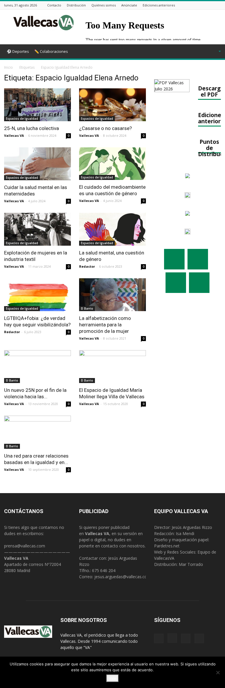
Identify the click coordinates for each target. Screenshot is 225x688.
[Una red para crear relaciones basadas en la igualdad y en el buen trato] (37, 432)
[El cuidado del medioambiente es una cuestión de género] (112, 163)
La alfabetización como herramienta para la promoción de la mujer (105, 324)
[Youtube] (217, 5)
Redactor (87, 266)
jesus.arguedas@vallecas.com (122, 576)
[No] (218, 672)
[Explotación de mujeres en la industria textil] (37, 229)
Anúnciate (129, 5)
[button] (212, 51)
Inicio (8, 67)
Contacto (54, 5)
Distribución (76, 5)
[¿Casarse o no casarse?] (112, 104)
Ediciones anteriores (159, 5)
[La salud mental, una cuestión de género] (112, 229)
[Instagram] (203, 5)
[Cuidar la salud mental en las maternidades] (37, 164)
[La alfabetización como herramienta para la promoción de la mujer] (112, 294)
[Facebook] (195, 5)
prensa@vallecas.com (24, 546)
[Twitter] (210, 5)
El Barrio (87, 308)
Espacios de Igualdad (22, 119)
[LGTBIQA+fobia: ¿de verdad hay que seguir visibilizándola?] (37, 294)
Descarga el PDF (211, 91)
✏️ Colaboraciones (51, 51)
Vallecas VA (14, 135)
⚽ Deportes (18, 51)
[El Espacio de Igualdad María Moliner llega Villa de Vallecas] (112, 366)
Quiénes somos (103, 5)
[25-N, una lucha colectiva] (37, 104)
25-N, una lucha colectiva (31, 128)
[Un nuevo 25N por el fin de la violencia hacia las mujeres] (37, 366)
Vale (112, 678)
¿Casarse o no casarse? (105, 128)
